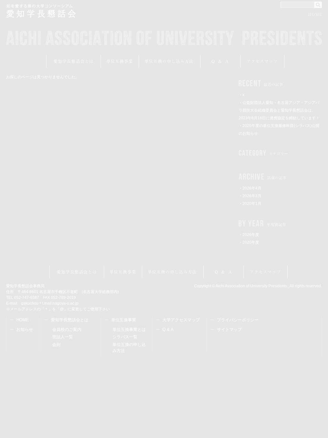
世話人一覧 (62, 336)
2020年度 (250, 242)
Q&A (221, 61)
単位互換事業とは (129, 329)
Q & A (168, 329)
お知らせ (24, 329)
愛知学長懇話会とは (73, 61)
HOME (315, 15)
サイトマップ (229, 329)
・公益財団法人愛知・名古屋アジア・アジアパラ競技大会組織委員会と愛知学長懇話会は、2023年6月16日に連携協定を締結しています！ (279, 110)
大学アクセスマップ (181, 319)
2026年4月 (251, 188)
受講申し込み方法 (170, 61)
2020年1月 (251, 203)
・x (241, 95)
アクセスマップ (262, 61)
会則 (56, 344)
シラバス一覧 (124, 336)
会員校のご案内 (66, 329)
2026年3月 (251, 196)
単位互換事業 (120, 61)
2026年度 (250, 234)
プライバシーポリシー (237, 319)
